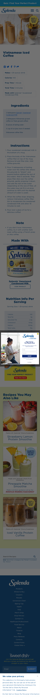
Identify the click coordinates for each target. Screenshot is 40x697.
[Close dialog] (38, 334)
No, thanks (29, 362)
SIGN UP (29, 356)
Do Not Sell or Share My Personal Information (20, 694)
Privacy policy (31, 359)
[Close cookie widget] (37, 676)
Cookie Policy (21, 690)
